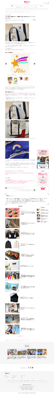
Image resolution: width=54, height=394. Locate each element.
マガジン (36, 7)
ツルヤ (29, 198)
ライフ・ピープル (35, 5)
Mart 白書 (41, 5)
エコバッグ (11, 20)
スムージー (25, 198)
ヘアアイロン (37, 198)
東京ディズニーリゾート (10, 198)
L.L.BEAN (22, 20)
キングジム (45, 198)
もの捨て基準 (33, 198)
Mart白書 (13, 377)
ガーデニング (29, 201)
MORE (20, 336)
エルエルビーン (15, 20)
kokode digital (27, 389)
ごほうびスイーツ (22, 201)
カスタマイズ (7, 20)
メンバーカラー (37, 201)
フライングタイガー (42, 201)
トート (6, 21)
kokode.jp (23, 388)
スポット (22, 5)
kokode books (23, 389)
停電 (33, 201)
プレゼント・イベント (26, 7)
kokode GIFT (31, 389)
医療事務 (18, 198)
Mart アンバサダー (19, 7)
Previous (6, 64)
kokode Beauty (26, 388)
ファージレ (21, 198)
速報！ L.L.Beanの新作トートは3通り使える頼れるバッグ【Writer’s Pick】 (14, 49)
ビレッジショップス (9, 201)
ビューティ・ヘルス (28, 5)
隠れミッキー (41, 198)
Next (34, 64)
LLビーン (19, 20)
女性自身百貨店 (30, 388)
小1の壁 (15, 198)
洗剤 (26, 201)
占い (32, 7)
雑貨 (12, 5)
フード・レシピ (17, 5)
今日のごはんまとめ (16, 201)
